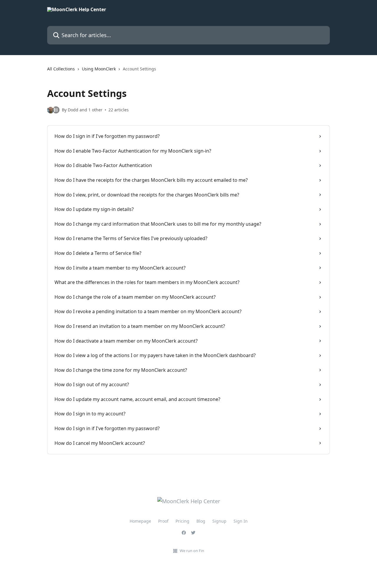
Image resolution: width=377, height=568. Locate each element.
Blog (200, 521)
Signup (219, 521)
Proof (163, 521)
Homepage (140, 521)
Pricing (182, 521)
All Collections (61, 69)
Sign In (241, 521)
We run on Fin (192, 550)
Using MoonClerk (99, 69)
